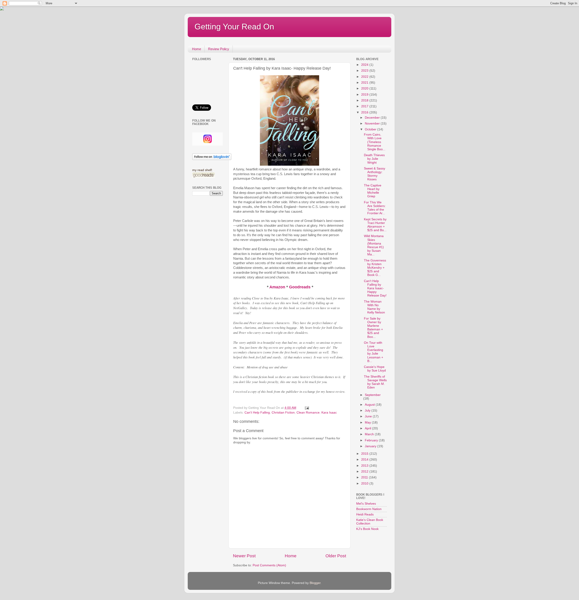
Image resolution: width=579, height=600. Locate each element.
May (368, 422)
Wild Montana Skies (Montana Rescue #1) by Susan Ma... (374, 245)
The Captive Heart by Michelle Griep (372, 191)
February (372, 440)
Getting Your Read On (234, 26)
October (371, 129)
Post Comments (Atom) (269, 565)
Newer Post (244, 555)
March (370, 434)
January (371, 446)
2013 (365, 465)
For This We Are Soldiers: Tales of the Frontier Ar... (375, 208)
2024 (365, 64)
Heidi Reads (365, 514)
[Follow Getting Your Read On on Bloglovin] (211, 159)
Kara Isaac (329, 412)
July (368, 410)
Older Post (335, 555)
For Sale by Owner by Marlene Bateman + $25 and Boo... (373, 328)
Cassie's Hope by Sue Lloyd (375, 368)
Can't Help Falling (257, 412)
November (373, 123)
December (373, 117)
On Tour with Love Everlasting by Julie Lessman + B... (373, 352)
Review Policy (218, 49)
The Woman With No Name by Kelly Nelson (374, 307)
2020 (365, 88)
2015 (365, 453)
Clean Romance (308, 412)
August (370, 404)
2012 (365, 471)
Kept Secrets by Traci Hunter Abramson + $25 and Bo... (375, 225)
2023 (365, 70)
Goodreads (300, 287)
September (373, 395)
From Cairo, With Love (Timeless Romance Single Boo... (374, 142)
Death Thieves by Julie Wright (374, 158)
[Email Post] (306, 407)
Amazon (277, 287)
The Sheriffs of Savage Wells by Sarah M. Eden (375, 382)
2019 (365, 94)
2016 (365, 112)
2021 (365, 82)
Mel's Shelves (366, 503)
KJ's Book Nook (367, 529)
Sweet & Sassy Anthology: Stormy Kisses (374, 174)
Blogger (315, 583)
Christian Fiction (283, 412)
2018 (365, 100)
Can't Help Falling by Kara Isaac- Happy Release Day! (375, 288)
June (369, 416)
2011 (365, 477)
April (368, 428)
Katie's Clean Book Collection (369, 521)
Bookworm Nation (369, 509)
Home (196, 49)
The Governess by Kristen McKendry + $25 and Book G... (375, 268)
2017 (365, 106)
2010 (365, 483)
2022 (365, 76)
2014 (365, 459)
